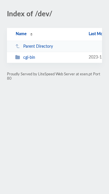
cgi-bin (29, 58)
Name (21, 34)
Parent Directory (38, 47)
